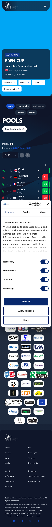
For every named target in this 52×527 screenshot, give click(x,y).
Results (37, 82)
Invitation (8, 82)
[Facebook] (22, 521)
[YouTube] (37, 521)
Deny (26, 320)
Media (7, 463)
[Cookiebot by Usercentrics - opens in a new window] (30, 204)
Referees (32, 471)
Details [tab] (26, 212)
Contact (31, 457)
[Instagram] (14, 521)
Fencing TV (32, 452)
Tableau (20, 112)
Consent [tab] (9, 212)
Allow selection (26, 311)
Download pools (13, 129)
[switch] (44, 270)
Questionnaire (10, 89)
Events (7, 447)
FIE (29, 447)
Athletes (8, 452)
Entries (23, 82)
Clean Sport (10, 481)
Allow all (26, 301)
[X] (29, 521)
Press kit (8, 486)
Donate (8, 471)
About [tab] (42, 212)
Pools (10, 106)
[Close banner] (48, 204)
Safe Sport (9, 476)
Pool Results (23, 106)
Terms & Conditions (36, 476)
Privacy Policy (34, 481)
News (7, 457)
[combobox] (10, 155)
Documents (33, 463)
